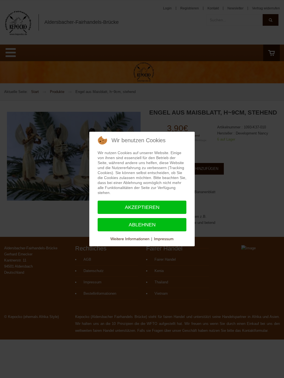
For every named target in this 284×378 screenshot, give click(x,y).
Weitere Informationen (129, 239)
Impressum (164, 239)
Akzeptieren (142, 207)
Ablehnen (142, 224)
